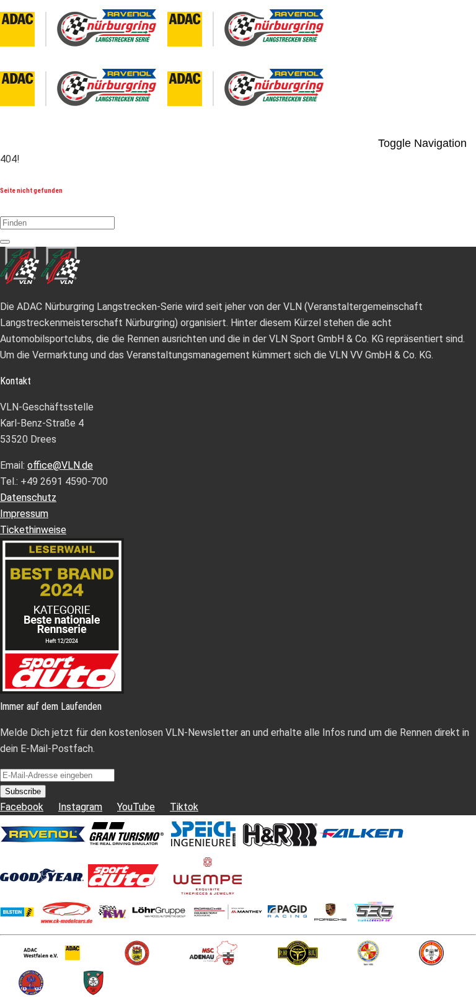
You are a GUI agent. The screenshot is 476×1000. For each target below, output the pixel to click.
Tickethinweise (33, 530)
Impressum (24, 514)
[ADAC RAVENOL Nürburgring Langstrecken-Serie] (167, 51)
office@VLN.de (60, 465)
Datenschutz (28, 497)
